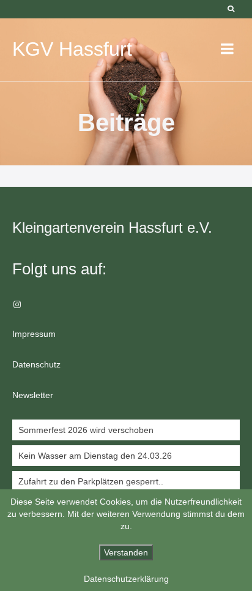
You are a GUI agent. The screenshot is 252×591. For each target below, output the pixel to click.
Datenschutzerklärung (126, 579)
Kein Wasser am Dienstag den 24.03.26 (95, 456)
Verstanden (126, 552)
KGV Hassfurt (72, 49)
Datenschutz (36, 364)
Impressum (34, 334)
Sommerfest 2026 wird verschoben (86, 430)
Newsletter (32, 395)
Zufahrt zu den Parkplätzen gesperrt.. (90, 481)
